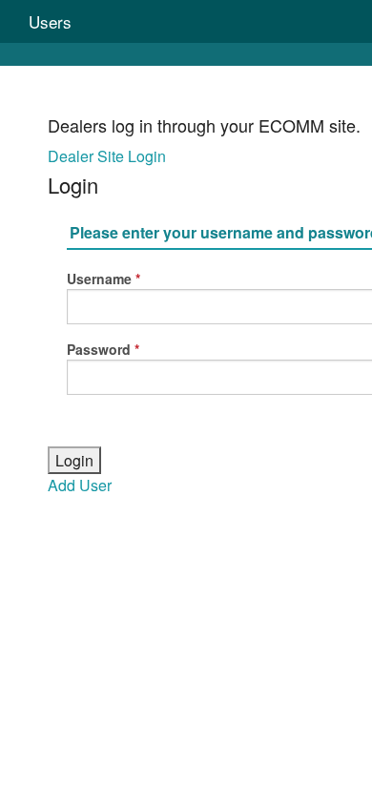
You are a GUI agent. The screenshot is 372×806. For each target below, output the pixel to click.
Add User (80, 485)
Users (50, 21)
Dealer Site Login (107, 156)
